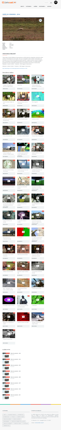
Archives (49, 6)
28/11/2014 (20, 326)
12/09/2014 (6, 275)
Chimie (4, 414)
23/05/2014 (6, 190)
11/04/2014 (6, 156)
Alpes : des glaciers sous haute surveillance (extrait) (8, 289)
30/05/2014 (20, 190)
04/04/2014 (35, 139)
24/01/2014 (6, 105)
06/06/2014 (35, 190)
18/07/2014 (35, 224)
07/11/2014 (20, 309)
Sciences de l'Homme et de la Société (18, 421)
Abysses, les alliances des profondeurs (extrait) (37, 255)
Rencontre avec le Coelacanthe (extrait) (7, 238)
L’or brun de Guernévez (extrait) (22, 204)
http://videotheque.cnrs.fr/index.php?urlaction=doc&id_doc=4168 (15, 68)
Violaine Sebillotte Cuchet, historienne (37, 153)
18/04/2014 (20, 156)
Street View (20, 85)
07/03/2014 (35, 122)
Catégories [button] (28, 6)
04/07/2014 (6, 224)
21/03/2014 (20, 139)
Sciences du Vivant (17, 423)
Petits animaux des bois (7, 135)
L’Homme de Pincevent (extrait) (7, 221)
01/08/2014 (20, 241)
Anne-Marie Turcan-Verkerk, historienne (8, 255)
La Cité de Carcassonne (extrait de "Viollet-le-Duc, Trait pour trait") (37, 221)
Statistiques (25, 423)
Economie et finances (12, 414)
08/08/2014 (35, 241)
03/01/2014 (6, 88)
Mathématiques (6, 416)
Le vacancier (20, 237)
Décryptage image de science (8, 305)
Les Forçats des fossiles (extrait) (22, 289)
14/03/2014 (6, 139)
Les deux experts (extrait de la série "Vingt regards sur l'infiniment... (23, 153)
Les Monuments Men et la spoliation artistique (37, 170)
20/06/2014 (20, 207)
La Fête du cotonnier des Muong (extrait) (8, 119)
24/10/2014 (35, 292)
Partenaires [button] (42, 6)
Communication (6, 425)
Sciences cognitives (16, 419)
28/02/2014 (20, 122)
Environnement (6, 421)
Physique (13, 416)
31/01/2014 (20, 105)
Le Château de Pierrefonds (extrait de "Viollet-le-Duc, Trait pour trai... (37, 238)
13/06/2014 (6, 207)
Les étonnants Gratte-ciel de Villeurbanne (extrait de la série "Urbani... (8, 204)
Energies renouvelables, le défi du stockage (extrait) (8, 85)
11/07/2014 (20, 224)
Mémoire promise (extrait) (23, 254)
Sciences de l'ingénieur (7, 423)
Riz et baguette (35, 102)
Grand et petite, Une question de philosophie (36, 85)
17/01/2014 (35, 88)
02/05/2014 (6, 173)
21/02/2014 (6, 122)
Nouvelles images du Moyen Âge (23, 272)
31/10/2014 (6, 309)
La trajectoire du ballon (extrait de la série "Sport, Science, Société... (37, 187)
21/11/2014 (6, 326)
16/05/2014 (35, 173)
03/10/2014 (6, 292)
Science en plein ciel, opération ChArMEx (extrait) (8, 153)
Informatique (20, 414)
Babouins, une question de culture (8, 323)
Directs (22, 6)
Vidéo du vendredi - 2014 (11, 14)
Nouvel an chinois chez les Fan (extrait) (23, 102)
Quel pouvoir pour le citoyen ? (8, 187)
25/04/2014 (35, 156)
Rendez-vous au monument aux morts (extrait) (23, 306)
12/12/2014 (6, 343)
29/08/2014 (35, 258)
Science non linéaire (7, 419)
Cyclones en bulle (35, 119)
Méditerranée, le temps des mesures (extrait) (23, 170)
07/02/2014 (35, 105)
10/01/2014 (20, 88)
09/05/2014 (20, 173)
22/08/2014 (20, 258)
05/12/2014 (35, 326)
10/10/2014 (20, 292)
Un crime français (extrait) (22, 119)
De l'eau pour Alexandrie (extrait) (22, 187)
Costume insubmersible (7, 339)
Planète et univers (20, 416)
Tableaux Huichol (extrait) (8, 271)
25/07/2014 (6, 241)
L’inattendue (34, 305)
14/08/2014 (6, 258)
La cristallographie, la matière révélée (37, 204)
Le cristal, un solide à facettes (23, 135)
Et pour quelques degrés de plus (8, 102)
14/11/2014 (35, 309)
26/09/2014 (35, 275)
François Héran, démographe (37, 135)
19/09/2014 (20, 275)
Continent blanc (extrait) (36, 288)
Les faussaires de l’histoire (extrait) (37, 272)
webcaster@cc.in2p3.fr (39, 422)
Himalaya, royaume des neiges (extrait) (36, 323)
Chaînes (35, 6)
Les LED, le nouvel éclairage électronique (8, 170)
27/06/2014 (35, 207)
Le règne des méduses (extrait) (22, 221)
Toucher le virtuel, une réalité (23, 322)
